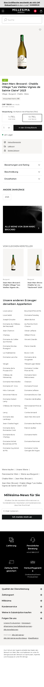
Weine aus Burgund (29, 474)
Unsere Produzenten (12, 623)
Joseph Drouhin (9, 320)
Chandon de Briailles (32, 399)
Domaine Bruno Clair (32, 395)
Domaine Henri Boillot (12, 382)
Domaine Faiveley (31, 315)
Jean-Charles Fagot (10, 423)
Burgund (12, 94)
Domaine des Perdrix (32, 423)
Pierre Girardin (30, 346)
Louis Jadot (7, 315)
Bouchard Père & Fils (32, 311)
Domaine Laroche (10, 357)
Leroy (5, 412)
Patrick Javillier (30, 428)
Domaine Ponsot (31, 386)
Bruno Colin (29, 353)
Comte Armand (30, 412)
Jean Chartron (8, 331)
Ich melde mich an (22, 517)
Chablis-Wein (7, 479)
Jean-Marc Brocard (32, 417)
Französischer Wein (10, 474)
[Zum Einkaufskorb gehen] (41, 11)
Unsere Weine (22, 469)
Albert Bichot (29, 320)
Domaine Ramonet (32, 441)
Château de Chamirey (11, 406)
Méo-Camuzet (9, 390)
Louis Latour (7, 311)
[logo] (21, 11)
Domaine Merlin (30, 435)
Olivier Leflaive (30, 331)
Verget (5, 364)
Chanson (27, 382)
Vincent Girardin (30, 339)
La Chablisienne (9, 353)
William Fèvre (29, 335)
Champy (6, 335)
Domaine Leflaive (31, 390)
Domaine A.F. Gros (10, 386)
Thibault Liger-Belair (32, 364)
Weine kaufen (8, 469)
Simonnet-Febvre (10, 395)
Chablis (20, 94)
